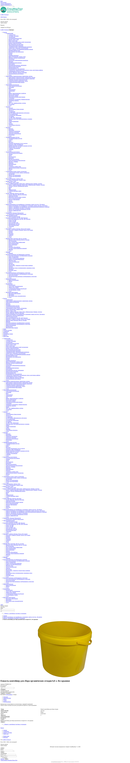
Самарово (11, 149)
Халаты (10, 200)
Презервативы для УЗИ (14, 224)
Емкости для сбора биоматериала (16, 259)
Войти (6, 759)
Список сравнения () (6, 3)
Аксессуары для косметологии (16, 286)
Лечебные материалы (14, 55)
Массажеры (11, 294)
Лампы (10, 120)
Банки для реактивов (13, 256)
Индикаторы (12, 173)
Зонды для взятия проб (14, 261)
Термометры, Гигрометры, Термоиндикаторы (19, 99)
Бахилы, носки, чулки (14, 39)
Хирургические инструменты (13, 151)
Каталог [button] (5, 298)
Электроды (11, 226)
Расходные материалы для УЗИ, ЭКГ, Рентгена (17, 217)
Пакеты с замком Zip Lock (15, 210)
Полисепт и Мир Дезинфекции (16, 144)
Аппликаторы (12, 37)
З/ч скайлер (11, 116)
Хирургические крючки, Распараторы (17, 167)
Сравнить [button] (3, 693)
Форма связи (6, 736)
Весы (10, 88)
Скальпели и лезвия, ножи (15, 166)
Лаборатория (12, 90)
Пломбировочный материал (15, 62)
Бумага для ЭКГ (12, 221)
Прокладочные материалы (15, 66)
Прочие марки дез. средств (15, 147)
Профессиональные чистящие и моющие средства (20, 145)
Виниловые (11, 130)
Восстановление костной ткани (16, 44)
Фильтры (11, 123)
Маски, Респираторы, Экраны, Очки (17, 56)
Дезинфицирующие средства (12, 137)
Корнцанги (11, 158)
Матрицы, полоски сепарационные (17, 57)
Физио (10, 101)
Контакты (5, 332)
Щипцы (10, 169)
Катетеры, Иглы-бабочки (14, 247)
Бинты (10, 187)
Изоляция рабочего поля (14, 50)
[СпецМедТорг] (12, 12)
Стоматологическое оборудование (16, 82)
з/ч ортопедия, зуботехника (15, 115)
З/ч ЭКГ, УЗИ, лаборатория (15, 117)
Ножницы (11, 162)
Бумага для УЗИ (12, 220)
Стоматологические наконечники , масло (18, 81)
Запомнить (4, 757)
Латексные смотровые (14, 132)
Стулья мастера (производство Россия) (17, 288)
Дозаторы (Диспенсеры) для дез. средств (18, 143)
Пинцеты (11, 165)
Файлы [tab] (4, 699)
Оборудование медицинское (12, 84)
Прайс (4, 329)
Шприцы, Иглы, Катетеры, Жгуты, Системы (16, 238)
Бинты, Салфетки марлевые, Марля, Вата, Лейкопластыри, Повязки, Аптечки (24, 183)
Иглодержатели (12, 156)
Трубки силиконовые (13, 121)
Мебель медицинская (11, 278)
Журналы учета (12, 260)
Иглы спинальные (13, 244)
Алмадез (11, 139)
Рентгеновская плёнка (14, 225)
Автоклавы (11, 87)
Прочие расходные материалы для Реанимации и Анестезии (23, 276)
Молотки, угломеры (13, 161)
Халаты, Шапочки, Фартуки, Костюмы (18, 72)
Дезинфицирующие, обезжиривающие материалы (20, 46)
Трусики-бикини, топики (14, 289)
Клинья (10, 54)
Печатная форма (7, 701)
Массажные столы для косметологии (17, 296)
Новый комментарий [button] (5, 716)
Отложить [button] (8, 693)
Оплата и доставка (7, 330)
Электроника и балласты (14, 125)
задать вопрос (9, 694)
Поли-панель (12, 64)
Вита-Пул (11, 142)
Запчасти (8, 106)
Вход (2, 1)
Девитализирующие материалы (16, 45)
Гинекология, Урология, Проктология (14, 213)
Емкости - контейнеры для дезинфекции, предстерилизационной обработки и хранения (29, 206)
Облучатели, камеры (13, 95)
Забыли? (2, 759)
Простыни (11, 233)
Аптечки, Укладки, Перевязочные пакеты (18, 186)
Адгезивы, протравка (14, 35)
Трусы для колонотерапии (15, 198)
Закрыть (2, 722)
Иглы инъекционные (13, 243)
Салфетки (11, 235)
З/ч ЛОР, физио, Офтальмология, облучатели (19, 112)
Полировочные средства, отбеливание (17, 65)
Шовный (8, 252)
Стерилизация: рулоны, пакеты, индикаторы (16, 171)
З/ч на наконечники (13, 114)
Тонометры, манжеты (14, 100)
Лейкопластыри (12, 189)
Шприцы (11, 249)
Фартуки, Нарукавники (14, 199)
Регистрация (3, 2)
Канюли (10, 246)
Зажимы (10, 154)
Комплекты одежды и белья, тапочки (17, 197)
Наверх (2, 727)
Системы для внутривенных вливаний (18, 248)
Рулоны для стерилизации (15, 176)
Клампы (10, 53)
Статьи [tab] (4, 700)
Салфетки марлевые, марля (15, 191)
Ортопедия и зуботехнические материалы (18, 60)
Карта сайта (6, 336)
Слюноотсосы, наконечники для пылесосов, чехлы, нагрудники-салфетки (26, 70)
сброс (2, 604)
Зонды (10, 155)
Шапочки (11, 202)
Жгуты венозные (13, 241)
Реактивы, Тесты (12, 270)
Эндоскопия (11, 104)
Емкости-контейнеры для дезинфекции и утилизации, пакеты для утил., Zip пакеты (25, 204)
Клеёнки (11, 231)
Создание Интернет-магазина (56, 761)
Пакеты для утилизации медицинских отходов (19, 209)
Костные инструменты (14, 159)
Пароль (2, 756)
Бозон (10, 141)
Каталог (5, 32)
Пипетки (11, 266)
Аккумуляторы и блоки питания (16, 109)
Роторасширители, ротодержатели (17, 68)
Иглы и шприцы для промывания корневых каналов (21, 49)
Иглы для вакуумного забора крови (17, 242)
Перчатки (11, 61)
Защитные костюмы (13, 195)
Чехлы (10, 236)
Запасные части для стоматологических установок (20, 119)
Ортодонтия (11, 59)
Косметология (9, 283)
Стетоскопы (11, 98)
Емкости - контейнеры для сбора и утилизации (19, 208)
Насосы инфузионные (14, 94)
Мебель (10, 281)
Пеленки (11, 232)
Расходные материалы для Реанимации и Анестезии (18, 272)
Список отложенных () (6, 4)
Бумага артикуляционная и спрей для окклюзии (20, 42)
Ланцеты (11, 263)
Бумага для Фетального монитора (16, 258)
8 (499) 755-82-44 (4, 14)
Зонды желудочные (13, 275)
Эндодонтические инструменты (16, 73)
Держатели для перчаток (14, 131)
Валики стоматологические (15, 43)
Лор (9, 92)
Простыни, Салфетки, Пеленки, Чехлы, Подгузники (18, 228)
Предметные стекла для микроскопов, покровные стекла (22, 267)
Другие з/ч (11, 110)
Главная (5, 615)
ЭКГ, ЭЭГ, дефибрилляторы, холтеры (17, 103)
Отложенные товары (8, 333)
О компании (6, 331)
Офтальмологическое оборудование (17, 97)
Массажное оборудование (12, 292)
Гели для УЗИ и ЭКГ (13, 222)
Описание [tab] (5, 696)
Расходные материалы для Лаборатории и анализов (18, 254)
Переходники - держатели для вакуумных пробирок (21, 265)
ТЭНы (10, 122)
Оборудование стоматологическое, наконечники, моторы (19, 76)
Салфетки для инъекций (14, 148)
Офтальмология (12, 164)
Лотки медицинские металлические (17, 160)
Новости (5, 335)
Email (2, 754)
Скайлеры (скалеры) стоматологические (18, 79)
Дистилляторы (12, 89)
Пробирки (11, 269)
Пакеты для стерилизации (15, 175)
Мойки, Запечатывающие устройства (17, 93)
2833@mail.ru (4, 17)
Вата (10, 188)
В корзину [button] (3, 689)
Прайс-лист (6, 733)
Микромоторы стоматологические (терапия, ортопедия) (22, 78)
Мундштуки (11, 264)
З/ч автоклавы (12, 111)
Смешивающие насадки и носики (16, 71)
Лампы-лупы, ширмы (14, 287)
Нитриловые (12, 134)
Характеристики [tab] (7, 698)
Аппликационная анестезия (15, 38)
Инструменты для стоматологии (16, 51)
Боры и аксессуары (13, 40)
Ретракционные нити (14, 67)
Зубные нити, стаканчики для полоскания (18, 48)
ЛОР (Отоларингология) (11, 215)
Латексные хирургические (15, 133)
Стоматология (9, 33)
